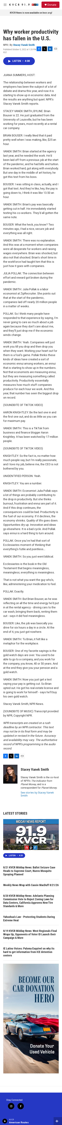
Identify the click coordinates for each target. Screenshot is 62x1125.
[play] (5, 1121)
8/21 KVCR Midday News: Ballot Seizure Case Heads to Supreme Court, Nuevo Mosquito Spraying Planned (29, 871)
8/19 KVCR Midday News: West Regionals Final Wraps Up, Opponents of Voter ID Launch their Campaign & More (30, 934)
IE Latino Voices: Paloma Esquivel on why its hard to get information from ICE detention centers (28, 952)
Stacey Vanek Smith (24, 44)
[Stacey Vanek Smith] (10, 774)
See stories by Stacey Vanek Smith (37, 794)
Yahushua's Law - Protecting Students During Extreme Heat (29, 918)
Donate (51, 4)
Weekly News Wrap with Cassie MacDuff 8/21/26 (31, 885)
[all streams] (58, 1121)
